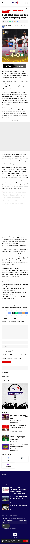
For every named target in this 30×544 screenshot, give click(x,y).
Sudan (17, 307)
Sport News (19, 66)
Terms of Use (10, 541)
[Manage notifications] (27, 541)
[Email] (15, 21)
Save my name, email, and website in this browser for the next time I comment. (15, 351)
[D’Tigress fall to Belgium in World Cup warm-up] (5, 507)
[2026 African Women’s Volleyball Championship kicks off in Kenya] (5, 490)
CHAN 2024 (11, 305)
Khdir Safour (5, 307)
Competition (5, 10)
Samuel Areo (8, 25)
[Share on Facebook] (5, 21)
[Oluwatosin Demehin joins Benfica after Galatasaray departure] (5, 428)
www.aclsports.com (12, 77)
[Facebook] (8, 459)
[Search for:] (13, 368)
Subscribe (5, 526)
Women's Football (14, 422)
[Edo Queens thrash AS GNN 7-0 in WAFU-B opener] (5, 447)
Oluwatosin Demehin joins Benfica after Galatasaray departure (18, 427)
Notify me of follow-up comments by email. (14, 355)
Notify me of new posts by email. (12, 358)
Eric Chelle (18, 305)
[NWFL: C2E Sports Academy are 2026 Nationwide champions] (5, 498)
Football (12, 10)
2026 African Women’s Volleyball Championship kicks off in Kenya (18, 489)
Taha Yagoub (23, 307)
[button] (25, 541)
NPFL (21, 10)
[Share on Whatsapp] (10, 21)
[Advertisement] (15, 136)
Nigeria (12, 307)
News (17, 10)
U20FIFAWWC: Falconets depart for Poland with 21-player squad (18, 438)
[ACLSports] (15, 3)
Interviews (14, 420)
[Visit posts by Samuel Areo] (3, 26)
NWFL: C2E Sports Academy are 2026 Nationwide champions (18, 498)
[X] (22, 459)
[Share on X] (8, 21)
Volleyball (23, 493)
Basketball (14, 509)
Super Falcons (18, 431)
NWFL (16, 502)
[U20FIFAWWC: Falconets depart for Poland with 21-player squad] (5, 438)
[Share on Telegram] (12, 21)
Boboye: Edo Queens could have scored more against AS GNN (19, 416)
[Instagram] (8, 465)
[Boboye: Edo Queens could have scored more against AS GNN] (5, 417)
